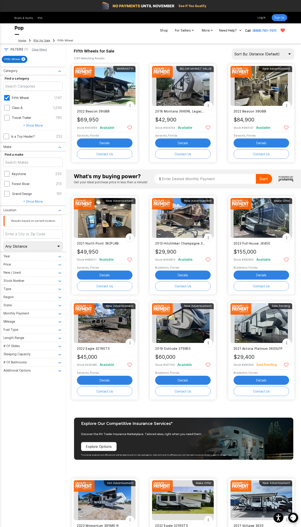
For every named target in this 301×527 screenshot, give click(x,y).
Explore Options (99, 446)
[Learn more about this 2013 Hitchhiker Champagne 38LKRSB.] (183, 218)
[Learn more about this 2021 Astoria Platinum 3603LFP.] (261, 323)
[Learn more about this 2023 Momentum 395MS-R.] (105, 500)
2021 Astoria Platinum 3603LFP (258, 348)
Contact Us (104, 154)
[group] (14, 59)
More (206, 30)
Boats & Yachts (23, 18)
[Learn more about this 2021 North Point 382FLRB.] (105, 218)
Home (22, 40)
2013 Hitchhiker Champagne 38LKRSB (180, 243)
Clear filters (39, 49)
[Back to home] (19, 30)
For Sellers (183, 30)
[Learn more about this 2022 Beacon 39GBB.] (105, 86)
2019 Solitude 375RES (173, 348)
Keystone (19, 174)
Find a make (14, 154)
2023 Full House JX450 (252, 243)
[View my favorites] (283, 30)
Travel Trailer (21, 118)
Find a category (17, 78)
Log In (262, 17)
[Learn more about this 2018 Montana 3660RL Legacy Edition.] (183, 86)
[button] (278, 518)
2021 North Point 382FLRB (98, 243)
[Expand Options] (130, 105)
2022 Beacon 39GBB (93, 111)
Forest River (21, 184)
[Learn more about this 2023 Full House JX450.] (261, 218)
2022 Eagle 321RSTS (93, 348)
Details (105, 143)
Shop (164, 30)
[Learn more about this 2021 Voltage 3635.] (261, 500)
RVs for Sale (41, 40)
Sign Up (279, 17)
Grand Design (22, 194)
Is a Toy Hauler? (23, 136)
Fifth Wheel (20, 98)
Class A (17, 108)
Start (263, 179)
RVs (40, 18)
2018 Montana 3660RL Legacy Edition (180, 111)
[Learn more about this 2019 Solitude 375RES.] (183, 323)
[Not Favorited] (129, 127)
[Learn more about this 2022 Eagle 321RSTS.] (105, 323)
